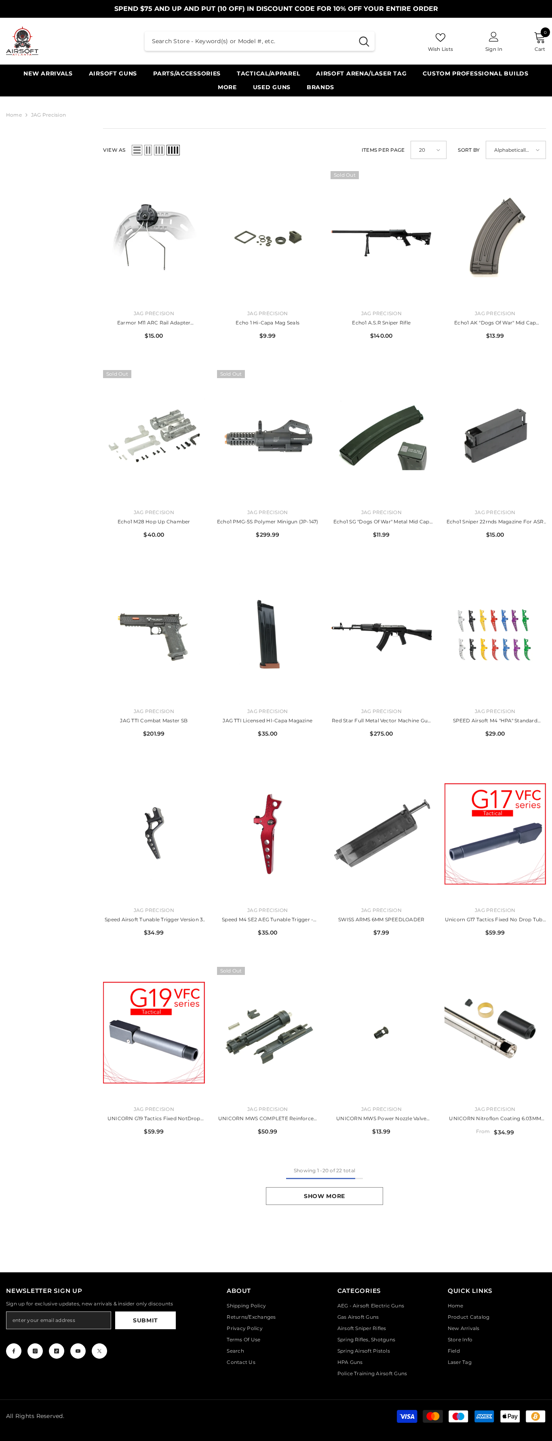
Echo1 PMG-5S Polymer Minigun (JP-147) (267, 522)
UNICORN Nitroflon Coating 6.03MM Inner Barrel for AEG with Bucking (495, 1119)
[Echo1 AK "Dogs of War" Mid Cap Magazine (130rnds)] (495, 237)
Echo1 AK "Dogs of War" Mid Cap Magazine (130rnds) (495, 323)
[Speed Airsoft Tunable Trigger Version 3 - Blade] (154, 834)
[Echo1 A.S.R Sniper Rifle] (381, 237)
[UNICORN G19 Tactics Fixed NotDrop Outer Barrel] (154, 1033)
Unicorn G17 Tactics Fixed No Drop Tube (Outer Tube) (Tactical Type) (495, 920)
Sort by (469, 150)
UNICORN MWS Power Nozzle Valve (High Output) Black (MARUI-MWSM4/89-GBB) (381, 1119)
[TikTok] (56, 1351)
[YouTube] (78, 1351)
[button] (137, 150)
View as (114, 150)
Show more (324, 1196)
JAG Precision (48, 115)
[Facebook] (13, 1351)
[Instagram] (35, 1351)
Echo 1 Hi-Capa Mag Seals (267, 323)
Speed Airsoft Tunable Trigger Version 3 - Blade (154, 920)
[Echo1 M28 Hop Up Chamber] (154, 436)
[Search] (260, 41)
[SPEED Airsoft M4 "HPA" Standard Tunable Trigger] (495, 635)
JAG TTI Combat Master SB (154, 720)
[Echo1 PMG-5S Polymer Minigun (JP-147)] (268, 436)
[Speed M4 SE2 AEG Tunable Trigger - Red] (268, 834)
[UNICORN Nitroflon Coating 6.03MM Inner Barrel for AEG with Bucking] (495, 1033)
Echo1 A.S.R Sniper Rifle (381, 323)
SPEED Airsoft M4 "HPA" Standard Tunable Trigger (495, 721)
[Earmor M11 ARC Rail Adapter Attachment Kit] (154, 237)
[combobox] (249, 41)
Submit (145, 1320)
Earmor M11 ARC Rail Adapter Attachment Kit (153, 323)
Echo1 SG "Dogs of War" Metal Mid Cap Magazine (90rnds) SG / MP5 (381, 522)
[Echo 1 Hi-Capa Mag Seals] (268, 237)
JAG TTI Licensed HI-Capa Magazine (267, 720)
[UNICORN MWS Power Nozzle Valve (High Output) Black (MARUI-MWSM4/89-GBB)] (381, 1033)
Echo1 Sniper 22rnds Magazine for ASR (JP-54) (495, 522)
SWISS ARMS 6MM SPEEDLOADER (381, 919)
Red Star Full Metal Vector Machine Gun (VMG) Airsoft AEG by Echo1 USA (381, 721)
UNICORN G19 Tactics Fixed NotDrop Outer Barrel (153, 1119)
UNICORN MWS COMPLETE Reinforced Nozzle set (267, 1119)
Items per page (383, 150)
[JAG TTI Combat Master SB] (154, 635)
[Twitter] (99, 1351)
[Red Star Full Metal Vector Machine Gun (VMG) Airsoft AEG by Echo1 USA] (381, 635)
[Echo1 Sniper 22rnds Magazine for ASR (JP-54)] (495, 436)
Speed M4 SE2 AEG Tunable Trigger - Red (267, 920)
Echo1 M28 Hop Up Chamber (154, 522)
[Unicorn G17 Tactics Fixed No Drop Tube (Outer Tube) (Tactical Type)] (495, 834)
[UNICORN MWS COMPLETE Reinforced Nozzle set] (268, 1033)
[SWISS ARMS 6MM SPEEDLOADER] (381, 834)
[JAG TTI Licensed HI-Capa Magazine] (268, 635)
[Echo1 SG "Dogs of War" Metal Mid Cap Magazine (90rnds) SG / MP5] (381, 436)
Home (14, 115)
